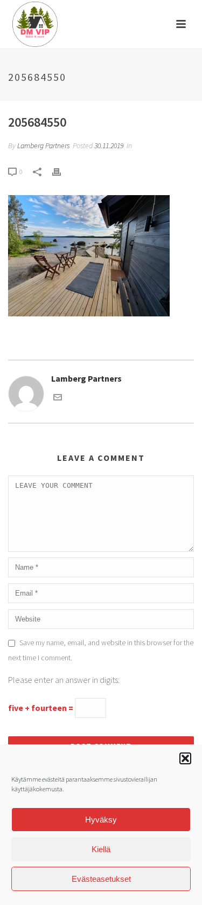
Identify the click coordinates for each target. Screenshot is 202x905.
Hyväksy (101, 819)
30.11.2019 (108, 145)
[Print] (62, 171)
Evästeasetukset (101, 878)
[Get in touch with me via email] (57, 398)
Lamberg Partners (43, 145)
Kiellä (101, 849)
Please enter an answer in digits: (64, 679)
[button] (185, 758)
